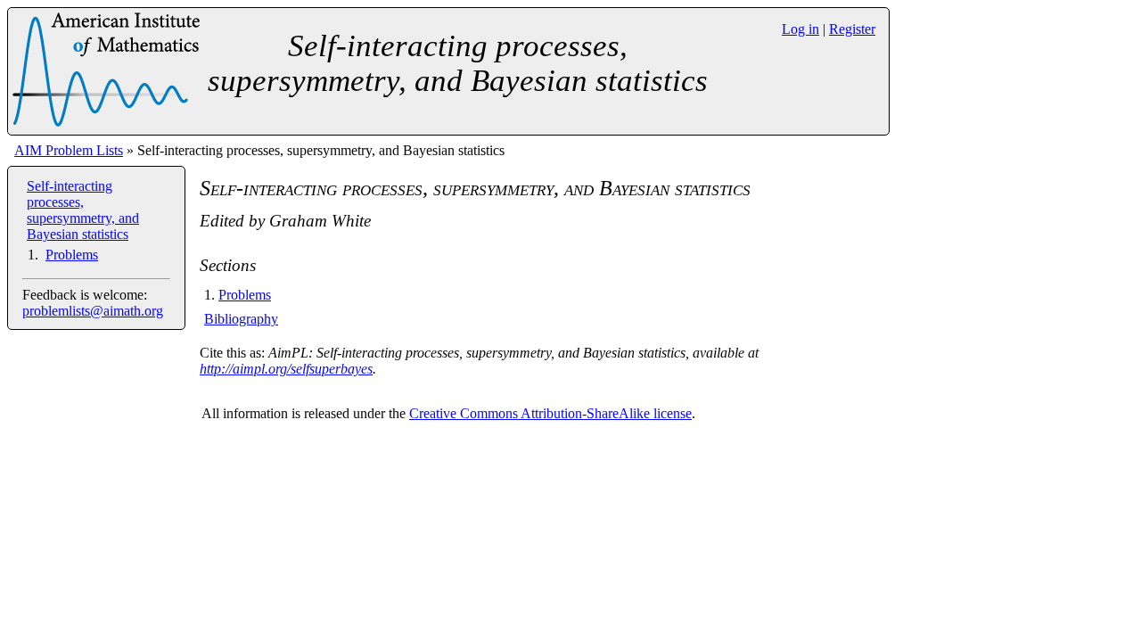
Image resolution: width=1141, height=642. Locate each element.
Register (852, 29)
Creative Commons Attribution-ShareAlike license (550, 413)
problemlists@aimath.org (92, 310)
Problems (71, 254)
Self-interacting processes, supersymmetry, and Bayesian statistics (83, 210)
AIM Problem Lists (68, 150)
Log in (800, 29)
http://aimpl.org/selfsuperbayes (286, 368)
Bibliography (241, 318)
